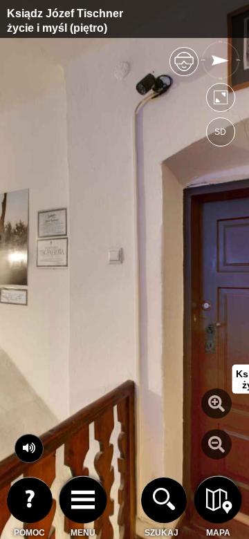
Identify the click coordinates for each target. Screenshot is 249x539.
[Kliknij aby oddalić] (216, 444)
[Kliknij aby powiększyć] (216, 403)
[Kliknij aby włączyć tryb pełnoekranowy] (221, 100)
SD (220, 132)
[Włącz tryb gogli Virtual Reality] (184, 67)
